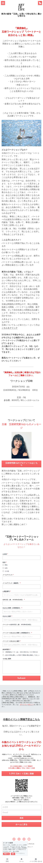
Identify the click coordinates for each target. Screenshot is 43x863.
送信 (21, 818)
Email (5, 812)
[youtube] (29, 839)
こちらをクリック (10, 328)
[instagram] (24, 839)
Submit (22, 678)
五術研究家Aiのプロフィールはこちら (21, 464)
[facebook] (14, 839)
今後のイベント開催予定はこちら (21, 719)
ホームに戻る (22, 824)
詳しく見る (16, 851)
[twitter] (19, 839)
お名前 (5, 807)
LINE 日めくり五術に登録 (21, 773)
